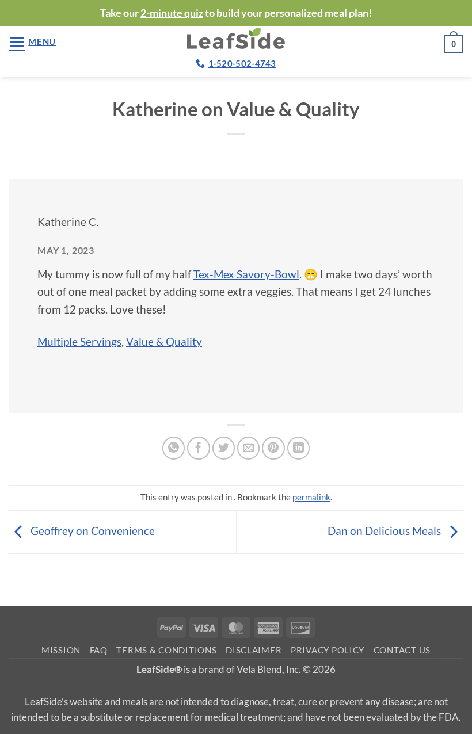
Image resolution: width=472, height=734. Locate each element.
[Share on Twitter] (223, 448)
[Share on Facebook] (198, 448)
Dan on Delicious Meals (385, 530)
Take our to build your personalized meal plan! (236, 12)
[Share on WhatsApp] (173, 448)
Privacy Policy (327, 650)
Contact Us (402, 650)
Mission (61, 650)
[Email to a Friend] (248, 448)
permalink (311, 497)
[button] (32, 42)
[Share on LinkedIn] (298, 448)
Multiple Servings (79, 341)
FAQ (99, 650)
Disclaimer (253, 650)
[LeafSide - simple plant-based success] (236, 38)
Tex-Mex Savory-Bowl (246, 274)
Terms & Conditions (166, 650)
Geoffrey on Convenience (91, 530)
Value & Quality (164, 341)
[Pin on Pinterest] (273, 448)
